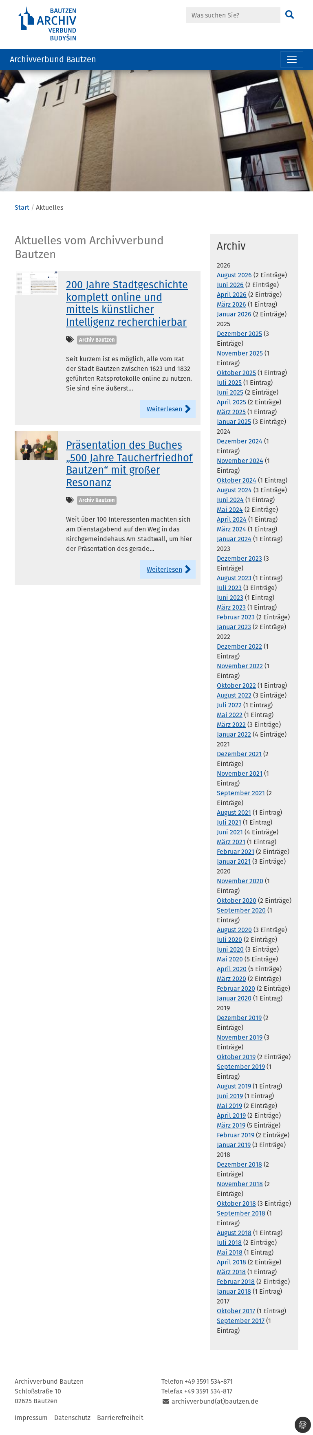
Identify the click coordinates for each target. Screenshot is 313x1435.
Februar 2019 (235, 1135)
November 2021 (239, 773)
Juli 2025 (229, 382)
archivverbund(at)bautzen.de (215, 1401)
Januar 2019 (234, 1145)
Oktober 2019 (236, 1057)
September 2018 (241, 1213)
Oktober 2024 (236, 480)
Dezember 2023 (239, 558)
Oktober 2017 (236, 1311)
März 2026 (231, 304)
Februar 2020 (236, 988)
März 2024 (231, 529)
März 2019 (231, 1125)
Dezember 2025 (239, 334)
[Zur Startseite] (59, 24)
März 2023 (231, 607)
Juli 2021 (229, 822)
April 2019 (231, 1115)
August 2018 (234, 1233)
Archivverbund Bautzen (53, 59)
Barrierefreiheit (120, 1418)
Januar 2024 (234, 539)
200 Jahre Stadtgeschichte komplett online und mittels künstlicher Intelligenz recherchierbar (127, 303)
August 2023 (234, 578)
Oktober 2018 (236, 1203)
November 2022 (240, 666)
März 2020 (231, 979)
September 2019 (241, 1067)
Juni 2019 (230, 1096)
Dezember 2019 (239, 1018)
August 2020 (234, 930)
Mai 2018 (229, 1252)
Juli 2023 (229, 588)
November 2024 (240, 461)
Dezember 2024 (239, 441)
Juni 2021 (230, 832)
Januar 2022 (234, 734)
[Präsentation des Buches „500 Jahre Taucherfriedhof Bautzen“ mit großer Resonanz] (36, 445)
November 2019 (239, 1037)
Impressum (31, 1418)
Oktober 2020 (236, 900)
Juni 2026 (230, 285)
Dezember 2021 (239, 754)
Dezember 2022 (239, 646)
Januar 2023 (234, 627)
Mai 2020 (230, 959)
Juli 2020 (229, 940)
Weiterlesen (164, 409)
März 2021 (231, 842)
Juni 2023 (230, 597)
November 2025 (240, 353)
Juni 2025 (230, 392)
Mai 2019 (229, 1106)
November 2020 (240, 881)
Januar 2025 (234, 422)
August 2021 (234, 812)
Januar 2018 (234, 1291)
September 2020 (241, 910)
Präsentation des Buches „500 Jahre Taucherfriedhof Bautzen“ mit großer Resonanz (129, 464)
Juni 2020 (230, 949)
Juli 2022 (229, 705)
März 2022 (231, 724)
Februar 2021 (235, 852)
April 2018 (231, 1262)
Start (22, 207)
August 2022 (234, 695)
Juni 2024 (230, 500)
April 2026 (232, 294)
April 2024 (232, 519)
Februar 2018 (236, 1282)
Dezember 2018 (239, 1164)
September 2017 (241, 1321)
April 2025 (231, 402)
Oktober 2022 (236, 685)
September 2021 (241, 793)
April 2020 (232, 969)
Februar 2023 (236, 617)
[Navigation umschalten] (291, 59)
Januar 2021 (234, 861)
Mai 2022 (229, 715)
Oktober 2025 (236, 373)
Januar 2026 (234, 314)
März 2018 (231, 1272)
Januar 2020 (234, 998)
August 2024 (234, 490)
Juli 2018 (229, 1242)
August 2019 (234, 1086)
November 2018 (240, 1184)
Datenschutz (72, 1418)
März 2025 (231, 412)
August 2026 (234, 275)
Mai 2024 (230, 509)
